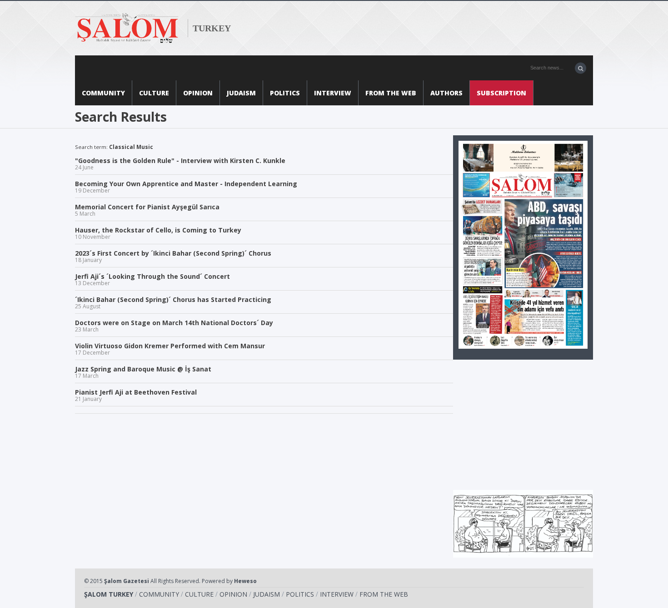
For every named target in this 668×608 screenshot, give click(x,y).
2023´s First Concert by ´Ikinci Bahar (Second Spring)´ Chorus (173, 255)
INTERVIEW (332, 93)
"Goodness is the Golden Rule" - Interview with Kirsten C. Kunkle (180, 163)
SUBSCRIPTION (501, 93)
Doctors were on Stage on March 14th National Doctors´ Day (174, 325)
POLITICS (285, 93)
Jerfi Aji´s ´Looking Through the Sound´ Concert (152, 279)
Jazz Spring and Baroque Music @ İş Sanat (143, 371)
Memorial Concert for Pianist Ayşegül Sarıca (147, 209)
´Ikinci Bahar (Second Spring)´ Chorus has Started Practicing (173, 302)
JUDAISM (241, 93)
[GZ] (523, 244)
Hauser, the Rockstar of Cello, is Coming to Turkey (158, 232)
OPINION (198, 93)
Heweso (245, 581)
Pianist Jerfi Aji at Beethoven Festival (136, 394)
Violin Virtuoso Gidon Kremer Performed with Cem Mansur (170, 348)
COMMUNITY (103, 93)
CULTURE (154, 93)
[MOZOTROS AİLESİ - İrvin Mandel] (523, 523)
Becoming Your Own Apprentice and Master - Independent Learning (186, 186)
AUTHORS (446, 93)
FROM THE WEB (390, 93)
